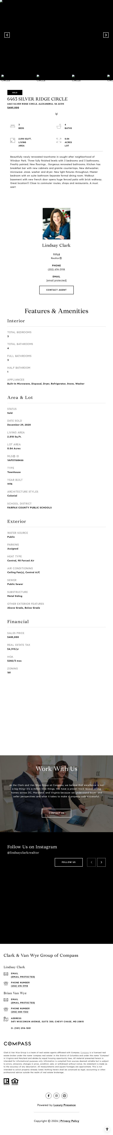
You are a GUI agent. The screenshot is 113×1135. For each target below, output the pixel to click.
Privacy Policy (69, 1121)
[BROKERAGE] (64, 1096)
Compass (85, 1052)
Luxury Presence (65, 1105)
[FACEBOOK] (48, 1096)
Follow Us (69, 862)
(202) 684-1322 (19, 1012)
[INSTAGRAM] (56, 1096)
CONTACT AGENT (56, 290)
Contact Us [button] (56, 813)
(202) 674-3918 (56, 269)
